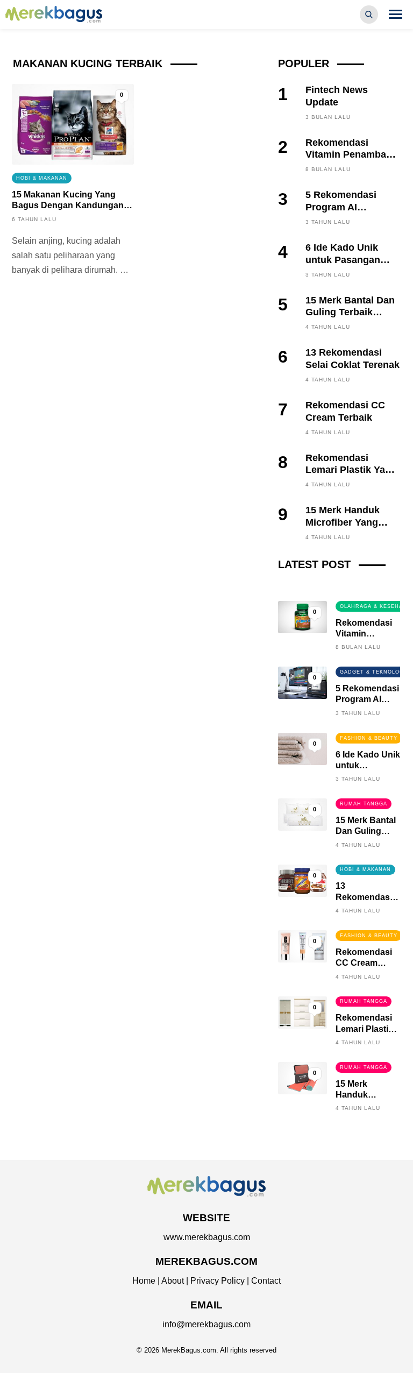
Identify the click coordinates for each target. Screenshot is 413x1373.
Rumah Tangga (363, 803)
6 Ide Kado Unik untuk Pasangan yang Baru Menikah (349, 260)
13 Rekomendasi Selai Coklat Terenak (352, 358)
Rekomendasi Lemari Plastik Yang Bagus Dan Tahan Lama (351, 476)
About (172, 1280)
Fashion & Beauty (368, 738)
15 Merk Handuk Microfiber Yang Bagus (342, 522)
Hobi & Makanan (41, 178)
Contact (266, 1280)
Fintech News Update (336, 96)
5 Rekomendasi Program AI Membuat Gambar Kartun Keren (346, 213)
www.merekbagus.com (206, 1237)
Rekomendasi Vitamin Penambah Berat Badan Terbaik (352, 155)
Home (143, 1280)
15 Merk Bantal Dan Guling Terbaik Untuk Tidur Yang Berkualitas (350, 318)
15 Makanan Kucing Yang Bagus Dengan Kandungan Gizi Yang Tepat (68, 205)
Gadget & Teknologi (373, 672)
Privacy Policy (217, 1280)
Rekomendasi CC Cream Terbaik (345, 411)
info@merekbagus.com (206, 1324)
